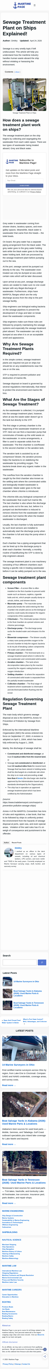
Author (6, 842)
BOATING (6, 1302)
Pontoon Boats (7, 1307)
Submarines (6, 1227)
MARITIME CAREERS (12, 1290)
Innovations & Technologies (12, 1222)
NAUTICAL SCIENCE (11, 1240)
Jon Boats (6, 1309)
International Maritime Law (12, 1271)
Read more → (9, 1085)
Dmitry (18, 848)
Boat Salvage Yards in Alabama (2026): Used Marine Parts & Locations (28, 993)
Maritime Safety (8, 1256)
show (17, 72)
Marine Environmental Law (12, 1278)
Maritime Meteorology (10, 1258)
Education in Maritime (10, 1297)
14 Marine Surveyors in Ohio (26, 981)
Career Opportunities (9, 1295)
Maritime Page (14, 1359)
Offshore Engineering (10, 1225)
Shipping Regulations (10, 1273)
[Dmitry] (9, 856)
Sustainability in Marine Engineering (15, 1220)
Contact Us (26, 1364)
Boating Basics (7, 1316)
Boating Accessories (9, 1314)
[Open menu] (34, 5)
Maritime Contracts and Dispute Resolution (18, 1275)
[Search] (42, 962)
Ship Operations (8, 1247)
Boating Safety (7, 1318)
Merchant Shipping (9, 1244)
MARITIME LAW (9, 1266)
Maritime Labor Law (9, 1282)
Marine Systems (8, 1218)
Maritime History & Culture (12, 1251)
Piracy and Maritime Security (12, 1280)
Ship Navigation (8, 1249)
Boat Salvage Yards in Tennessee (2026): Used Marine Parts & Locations (29, 1005)
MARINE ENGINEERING (13, 1211)
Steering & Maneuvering (11, 1254)
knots (20, 778)
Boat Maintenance (8, 1311)
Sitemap (18, 1364)
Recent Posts (16, 842)
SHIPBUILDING (9, 1232)
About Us (40, 1335)
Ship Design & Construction (12, 1216)
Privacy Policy (8, 1364)
